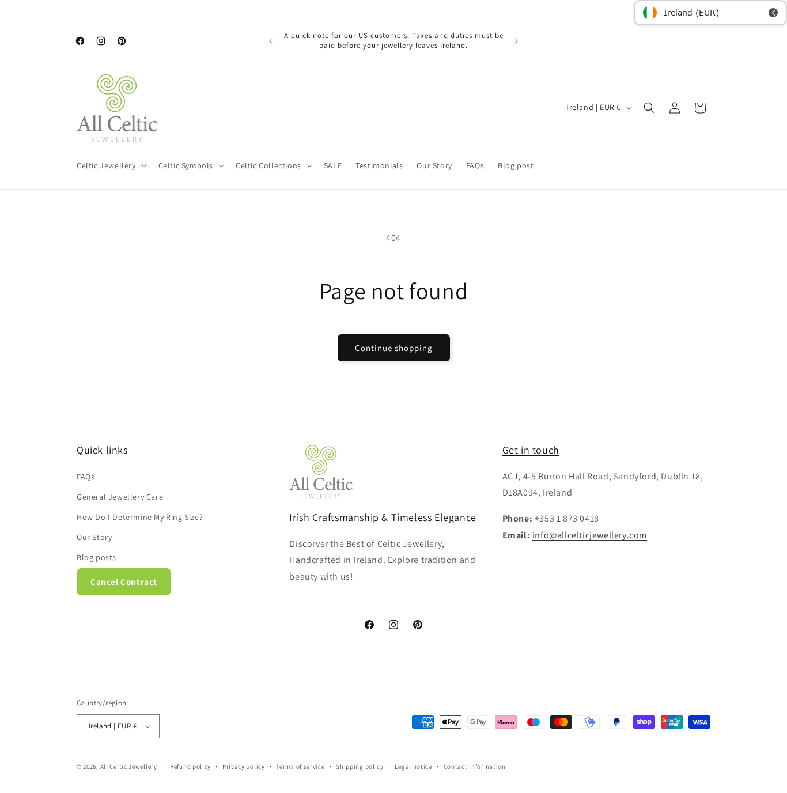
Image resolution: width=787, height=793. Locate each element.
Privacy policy (243, 766)
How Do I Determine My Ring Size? (140, 517)
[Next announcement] (516, 41)
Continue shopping (394, 347)
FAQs (85, 476)
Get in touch (530, 449)
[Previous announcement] (270, 41)
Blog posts (96, 557)
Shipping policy (360, 766)
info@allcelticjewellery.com (589, 535)
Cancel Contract (123, 581)
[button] (111, 165)
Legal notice (413, 766)
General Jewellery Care (120, 497)
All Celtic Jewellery (128, 766)
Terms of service (300, 766)
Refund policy (190, 766)
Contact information (475, 766)
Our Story (94, 537)
